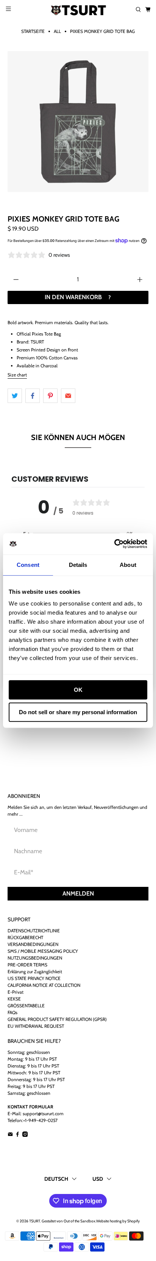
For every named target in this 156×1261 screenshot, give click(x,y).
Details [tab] (78, 565)
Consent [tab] (28, 565)
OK (78, 690)
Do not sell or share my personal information (78, 712)
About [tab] (128, 565)
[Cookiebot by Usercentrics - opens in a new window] (114, 544)
